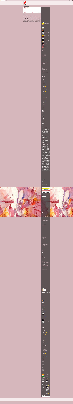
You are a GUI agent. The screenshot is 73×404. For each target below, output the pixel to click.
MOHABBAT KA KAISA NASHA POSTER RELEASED (46, 46)
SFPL (25, 10)
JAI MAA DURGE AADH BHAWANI (45, 265)
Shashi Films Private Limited (43, 377)
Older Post (39, 12)
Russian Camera (43, 245)
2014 (42, 118)
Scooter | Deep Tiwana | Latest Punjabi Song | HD (46, 43)
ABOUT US (43, 51)
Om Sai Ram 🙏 (44, 93)
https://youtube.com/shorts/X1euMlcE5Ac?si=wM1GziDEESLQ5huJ (45, 216)
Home (32, 12)
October (43, 330)
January (43, 110)
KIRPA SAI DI (43, 266)
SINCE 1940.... (43, 256)
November (44, 329)
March (43, 361)
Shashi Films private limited (45, 345)
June (43, 359)
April (43, 108)
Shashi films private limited (44, 224)
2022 (42, 365)
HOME (42, 50)
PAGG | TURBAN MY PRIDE (44, 69)
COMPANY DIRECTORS (44, 54)
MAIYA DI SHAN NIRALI (44, 55)
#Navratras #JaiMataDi (44, 237)
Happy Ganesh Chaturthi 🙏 (45, 335)
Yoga (42, 226)
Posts (43, 289)
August (43, 79)
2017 (42, 116)
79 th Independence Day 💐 (45, 344)
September (44, 78)
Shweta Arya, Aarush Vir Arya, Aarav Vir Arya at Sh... (45, 97)
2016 (42, 369)
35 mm (44, 313)
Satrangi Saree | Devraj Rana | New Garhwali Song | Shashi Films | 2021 (46, 24)
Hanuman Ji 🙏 (25, 8)
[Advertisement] (45, 10)
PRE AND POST (43, 64)
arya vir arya (43, 238)
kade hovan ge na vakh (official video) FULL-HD (46, 32)
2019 (42, 367)
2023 (42, 364)
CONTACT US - (43, 68)
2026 (42, 327)
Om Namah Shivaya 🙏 (45, 89)
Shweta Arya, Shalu (44, 349)
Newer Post (25, 12)
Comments (43, 290)
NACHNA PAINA (43, 63)
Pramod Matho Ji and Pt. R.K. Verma (45, 220)
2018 (42, 115)
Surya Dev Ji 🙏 (44, 80)
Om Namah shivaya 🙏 (45, 356)
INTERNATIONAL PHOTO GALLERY (45, 62)
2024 (42, 111)
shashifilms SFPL (43, 225)
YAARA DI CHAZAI (43, 56)
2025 (42, 328)
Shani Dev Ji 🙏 (44, 81)
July (43, 358)
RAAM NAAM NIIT (43, 261)
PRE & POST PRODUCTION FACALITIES (45, 72)
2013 (42, 119)
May (43, 107)
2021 (42, 113)
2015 (42, 370)
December (44, 76)
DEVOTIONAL (43, 258)
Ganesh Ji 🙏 (44, 94)
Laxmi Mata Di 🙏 (44, 86)
